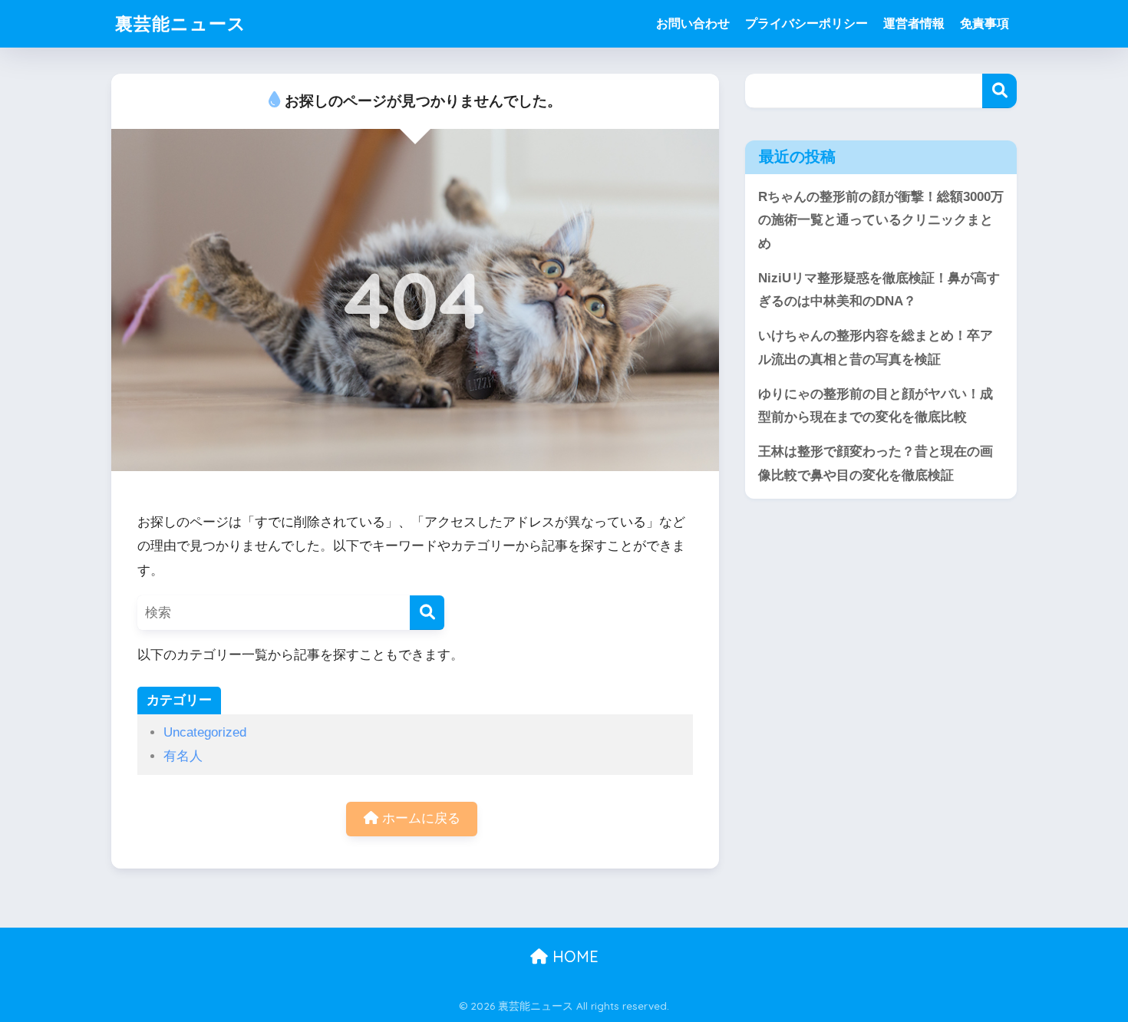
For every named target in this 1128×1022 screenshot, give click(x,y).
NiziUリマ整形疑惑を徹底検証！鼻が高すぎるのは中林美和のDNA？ (879, 290)
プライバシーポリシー (806, 23)
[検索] (427, 612)
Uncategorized (204, 732)
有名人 (183, 756)
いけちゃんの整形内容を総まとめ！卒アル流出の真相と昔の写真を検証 (875, 347)
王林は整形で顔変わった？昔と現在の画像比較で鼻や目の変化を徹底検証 (875, 463)
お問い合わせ (693, 23)
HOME (573, 956)
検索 (999, 91)
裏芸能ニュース (180, 23)
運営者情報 (914, 23)
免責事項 (984, 23)
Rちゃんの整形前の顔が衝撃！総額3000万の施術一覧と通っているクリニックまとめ (881, 220)
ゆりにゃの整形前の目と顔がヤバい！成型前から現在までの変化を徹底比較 (875, 406)
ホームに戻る (419, 818)
